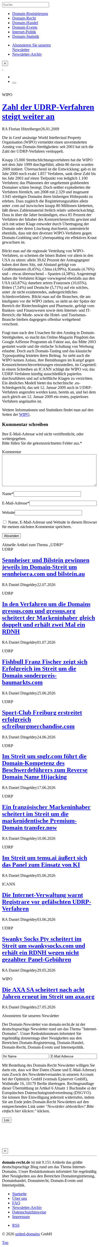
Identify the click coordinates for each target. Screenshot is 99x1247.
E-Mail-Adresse (15, 503)
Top (5, 1242)
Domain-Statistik (25, 36)
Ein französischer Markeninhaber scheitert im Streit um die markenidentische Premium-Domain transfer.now (46, 817)
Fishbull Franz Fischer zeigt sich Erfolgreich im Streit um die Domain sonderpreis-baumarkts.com (44, 672)
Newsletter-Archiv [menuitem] (27, 54)
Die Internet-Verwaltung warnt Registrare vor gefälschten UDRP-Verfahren (46, 902)
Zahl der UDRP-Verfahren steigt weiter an (48, 111)
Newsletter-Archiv (27, 1207)
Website (8, 512)
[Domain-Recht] (2, 68)
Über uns (19, 1198)
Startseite (19, 1194)
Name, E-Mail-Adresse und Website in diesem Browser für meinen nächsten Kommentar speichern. (49, 524)
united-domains (27, 1234)
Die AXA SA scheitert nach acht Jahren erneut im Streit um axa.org (48, 993)
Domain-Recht (24, 18)
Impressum (21, 1216)
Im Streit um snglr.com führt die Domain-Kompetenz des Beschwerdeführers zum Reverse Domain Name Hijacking (45, 766)
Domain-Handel (25, 23)
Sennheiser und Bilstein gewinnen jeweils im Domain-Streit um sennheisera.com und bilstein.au (45, 567)
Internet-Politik (24, 32)
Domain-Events (24, 27)
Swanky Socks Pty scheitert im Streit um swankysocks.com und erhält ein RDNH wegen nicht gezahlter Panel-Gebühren (43, 949)
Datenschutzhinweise (29, 1212)
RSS (16, 1225)
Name (8, 494)
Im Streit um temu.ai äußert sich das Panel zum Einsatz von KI (44, 861)
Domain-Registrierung (30, 13)
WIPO (24, 414)
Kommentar (11, 452)
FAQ (16, 1203)
